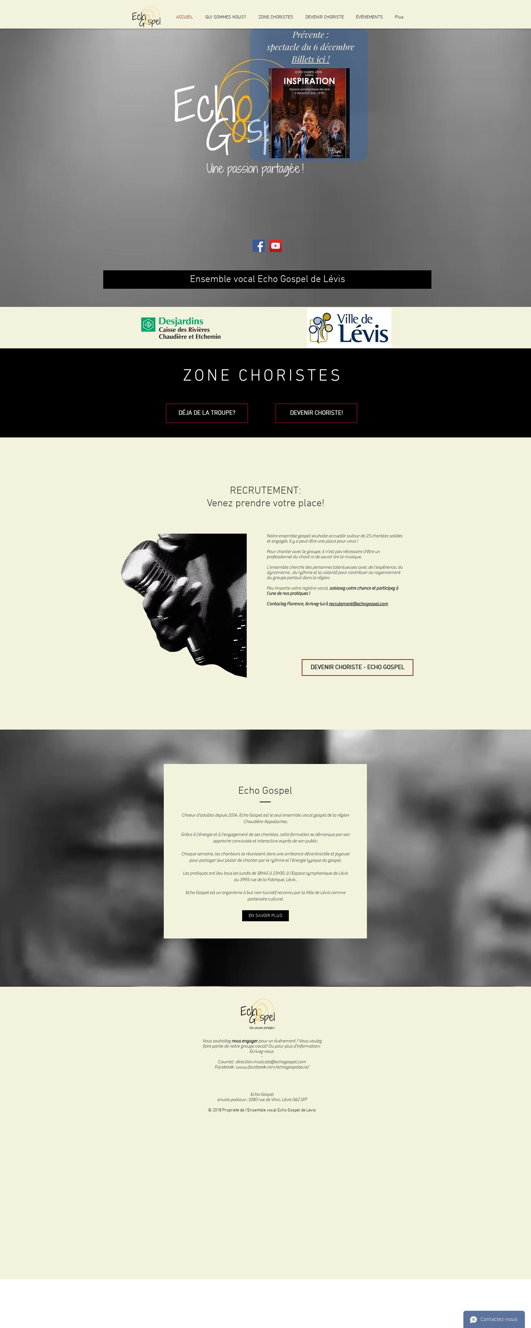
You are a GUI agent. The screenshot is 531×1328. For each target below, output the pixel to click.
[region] (309, 94)
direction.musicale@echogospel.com (271, 1061)
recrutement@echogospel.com (358, 603)
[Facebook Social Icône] (259, 246)
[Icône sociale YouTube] (275, 246)
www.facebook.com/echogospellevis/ (272, 1067)
